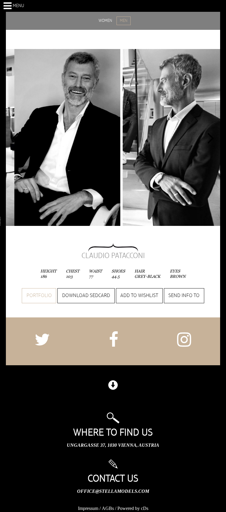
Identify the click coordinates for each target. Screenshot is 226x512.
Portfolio (39, 295)
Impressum (88, 508)
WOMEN (105, 21)
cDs (144, 508)
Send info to (184, 295)
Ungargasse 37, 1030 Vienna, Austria (113, 445)
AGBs (108, 508)
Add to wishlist (139, 295)
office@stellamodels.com (113, 491)
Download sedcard (86, 295)
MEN (123, 21)
